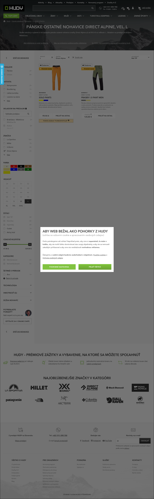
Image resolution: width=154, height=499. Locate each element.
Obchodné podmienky (49, 467)
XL (7, 206)
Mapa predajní (20, 441)
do (30, 244)
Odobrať (52, 57)
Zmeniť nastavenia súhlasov (51, 487)
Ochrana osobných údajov (53, 258)
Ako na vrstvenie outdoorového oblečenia (70, 43)
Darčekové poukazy (109, 470)
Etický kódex (15, 467)
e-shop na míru (75, 494)
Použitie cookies (99, 255)
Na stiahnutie (81, 464)
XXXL (21, 206)
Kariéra (14, 478)
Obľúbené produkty (127, 8)
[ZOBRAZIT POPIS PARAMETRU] (26, 108)
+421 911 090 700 (60, 435)
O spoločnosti (16, 464)
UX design (66, 494)
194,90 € (86, 114)
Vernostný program (95, 2)
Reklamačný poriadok (49, 473)
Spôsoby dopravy (48, 476)
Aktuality (58, 2)
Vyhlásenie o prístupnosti (50, 484)
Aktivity (41, 2)
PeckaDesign (87, 494)
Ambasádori (15, 473)
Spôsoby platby (47, 478)
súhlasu (126, 448)
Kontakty (80, 2)
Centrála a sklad (137, 470)
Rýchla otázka (136, 473)
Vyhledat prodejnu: (13, 114)
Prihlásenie (132, 8)
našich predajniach (94, 364)
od (5, 244)
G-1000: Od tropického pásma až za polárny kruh (111, 43)
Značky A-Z (111, 2)
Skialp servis (106, 467)
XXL (14, 206)
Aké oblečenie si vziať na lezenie (36, 43)
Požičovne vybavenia (109, 464)
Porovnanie (122, 8)
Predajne (69, 2)
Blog (50, 2)
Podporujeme (16, 476)
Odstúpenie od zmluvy (50, 470)
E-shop (134, 467)
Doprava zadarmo (17, 361)
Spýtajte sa (80, 467)
